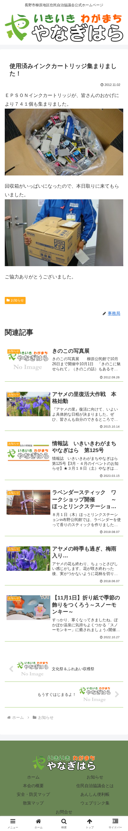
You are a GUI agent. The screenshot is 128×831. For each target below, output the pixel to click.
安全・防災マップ (33, 794)
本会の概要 (33, 785)
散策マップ (33, 803)
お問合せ (64, 812)
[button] (115, 746)
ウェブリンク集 (95, 803)
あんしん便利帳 (95, 794)
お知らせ (17, 300)
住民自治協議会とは (95, 785)
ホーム (33, 777)
